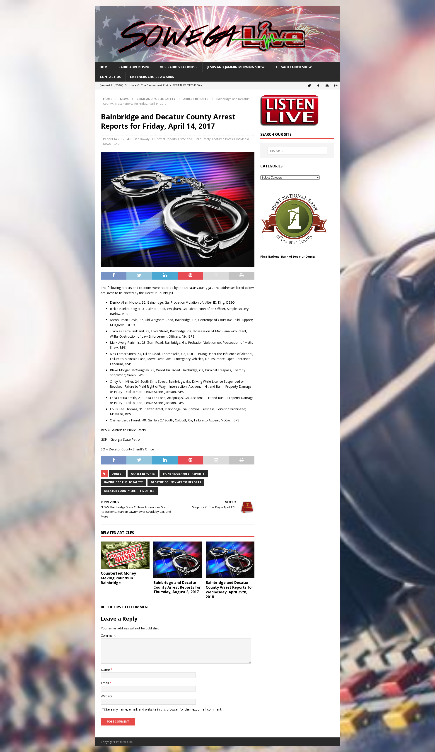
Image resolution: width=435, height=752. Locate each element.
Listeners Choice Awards (152, 77)
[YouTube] (327, 85)
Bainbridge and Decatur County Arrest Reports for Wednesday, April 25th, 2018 (229, 589)
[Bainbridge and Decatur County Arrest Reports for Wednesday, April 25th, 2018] (230, 560)
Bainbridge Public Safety (123, 482)
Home (104, 67)
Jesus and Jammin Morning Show (236, 67)
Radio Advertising (134, 67)
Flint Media (241, 139)
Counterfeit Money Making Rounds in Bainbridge (118, 578)
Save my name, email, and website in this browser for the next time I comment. (163, 709)
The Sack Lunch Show (293, 67)
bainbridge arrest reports (183, 474)
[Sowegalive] (217, 60)
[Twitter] (309, 85)
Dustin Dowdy (140, 139)
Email (105, 683)
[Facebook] (318, 85)
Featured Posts (222, 139)
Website (107, 696)
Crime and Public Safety (156, 99)
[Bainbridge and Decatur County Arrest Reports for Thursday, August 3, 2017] (177, 560)
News (124, 99)
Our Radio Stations (177, 67)
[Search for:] (297, 151)
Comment (108, 635)
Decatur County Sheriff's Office (129, 491)
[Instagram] (336, 85)
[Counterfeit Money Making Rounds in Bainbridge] (125, 555)
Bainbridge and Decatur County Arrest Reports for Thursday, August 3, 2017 (177, 587)
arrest (117, 474)
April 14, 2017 (115, 139)
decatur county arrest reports (176, 482)
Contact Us (110, 77)
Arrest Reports (167, 139)
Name (106, 669)
